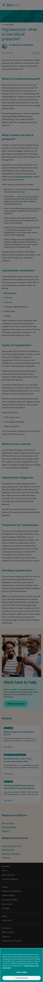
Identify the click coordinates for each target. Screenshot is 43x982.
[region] (21, 965)
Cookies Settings (21, 972)
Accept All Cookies (21, 978)
